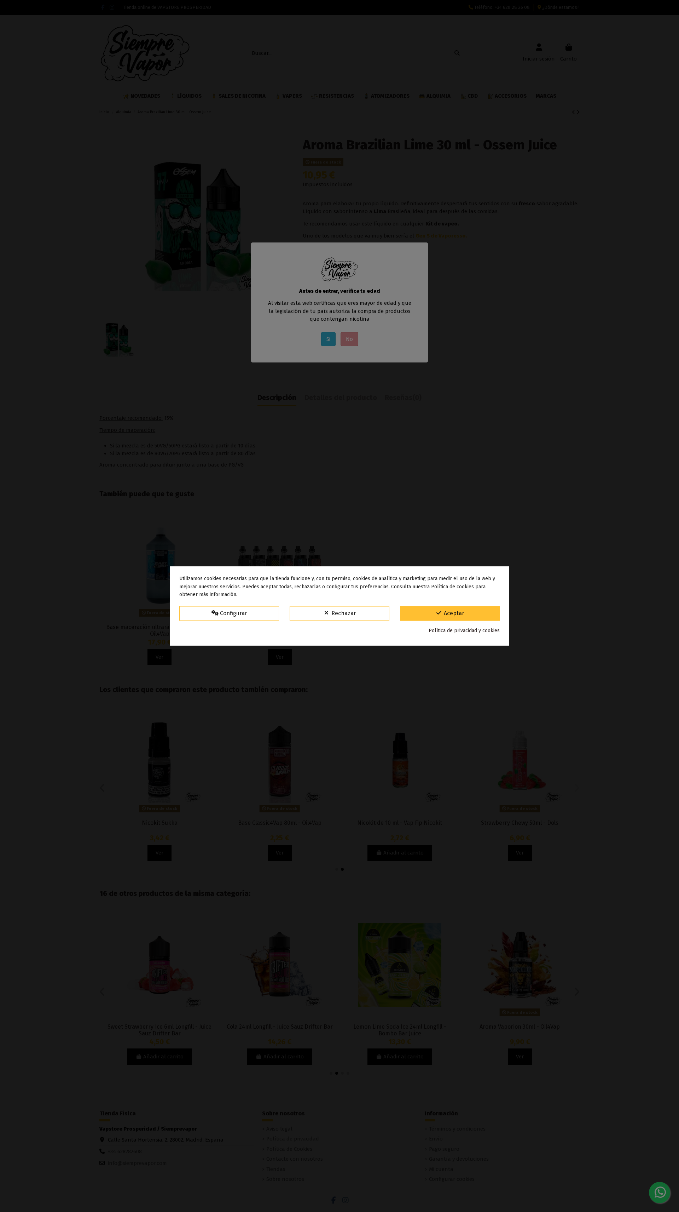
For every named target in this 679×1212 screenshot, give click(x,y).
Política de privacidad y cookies (464, 631)
